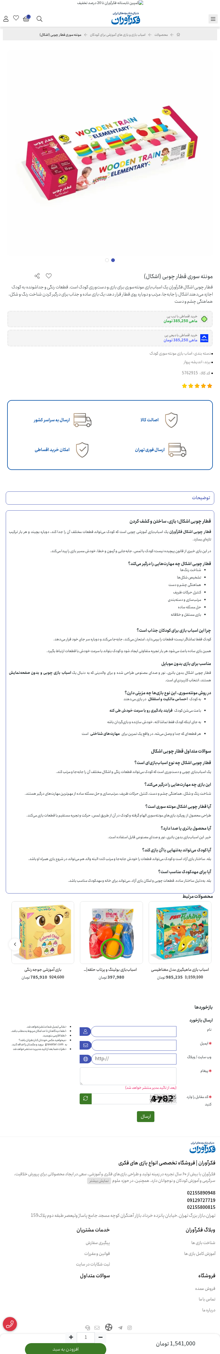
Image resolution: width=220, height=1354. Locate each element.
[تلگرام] (120, 1328)
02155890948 (201, 1193)
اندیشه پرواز (193, 362)
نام (209, 1030)
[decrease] (100, 1337)
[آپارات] (109, 1328)
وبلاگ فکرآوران (200, 1230)
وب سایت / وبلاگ (199, 1057)
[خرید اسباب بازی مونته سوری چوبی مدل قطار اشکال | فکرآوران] (110, 1151)
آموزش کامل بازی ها (199, 1254)
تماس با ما (207, 1299)
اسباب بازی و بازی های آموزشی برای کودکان (118, 35)
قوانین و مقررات (97, 1254)
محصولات (161, 35)
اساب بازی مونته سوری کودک (171, 353)
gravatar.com (54, 1044)
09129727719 (201, 1200)
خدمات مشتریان (93, 1230)
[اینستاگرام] (130, 1328)
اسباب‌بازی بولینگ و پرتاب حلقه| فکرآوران (111, 970)
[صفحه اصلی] (178, 35)
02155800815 (201, 1207)
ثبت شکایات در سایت (93, 1264)
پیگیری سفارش (98, 1243)
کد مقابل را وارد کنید (198, 1100)
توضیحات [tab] (201, 498)
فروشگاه (206, 1276)
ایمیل (204, 1043)
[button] (206, 944)
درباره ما (208, 1310)
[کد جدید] (86, 1098)
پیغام (204, 1071)
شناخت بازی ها (203, 1243)
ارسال (146, 1116)
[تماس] (87, 1328)
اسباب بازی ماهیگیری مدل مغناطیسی (180, 970)
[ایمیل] (97, 1328)
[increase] (71, 1337)
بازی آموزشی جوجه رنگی (43, 970)
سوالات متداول (95, 1276)
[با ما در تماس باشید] (10, 1324)
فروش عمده (205, 1289)
